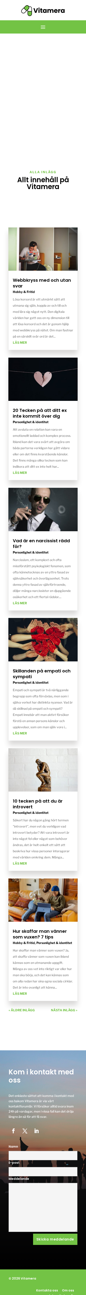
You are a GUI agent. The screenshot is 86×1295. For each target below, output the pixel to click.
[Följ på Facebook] (13, 1131)
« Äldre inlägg (22, 1010)
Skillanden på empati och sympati (42, 674)
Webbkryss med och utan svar (42, 283)
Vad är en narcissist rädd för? (41, 544)
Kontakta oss (47, 1290)
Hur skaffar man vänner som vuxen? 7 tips (40, 934)
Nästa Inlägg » (64, 1010)
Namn (13, 1146)
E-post (14, 1162)
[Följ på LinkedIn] (36, 1131)
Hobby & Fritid (24, 292)
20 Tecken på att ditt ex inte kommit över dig (40, 413)
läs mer (20, 342)
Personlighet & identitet (31, 422)
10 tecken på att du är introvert (38, 804)
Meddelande (19, 1179)
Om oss (68, 1290)
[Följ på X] (25, 1131)
